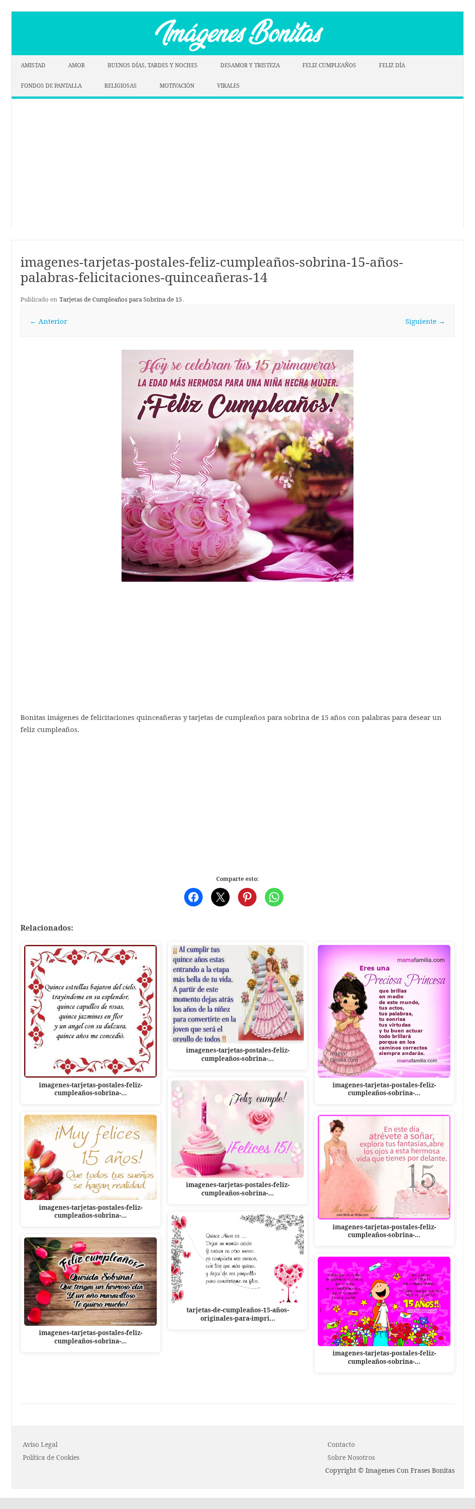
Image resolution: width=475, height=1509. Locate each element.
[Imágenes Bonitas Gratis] (237, 52)
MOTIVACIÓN (177, 86)
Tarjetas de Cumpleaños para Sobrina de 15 (120, 299)
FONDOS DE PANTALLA (51, 86)
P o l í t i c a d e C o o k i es (51, 1457)
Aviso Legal (40, 1444)
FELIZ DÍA (392, 65)
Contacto (341, 1444)
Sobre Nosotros (351, 1457)
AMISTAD (33, 65)
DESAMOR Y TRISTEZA (250, 65)
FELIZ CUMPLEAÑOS (329, 65)
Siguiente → (425, 321)
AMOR (76, 65)
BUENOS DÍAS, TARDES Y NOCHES (153, 65)
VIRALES (228, 86)
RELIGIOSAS (120, 86)
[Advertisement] (237, 164)
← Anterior (48, 321)
